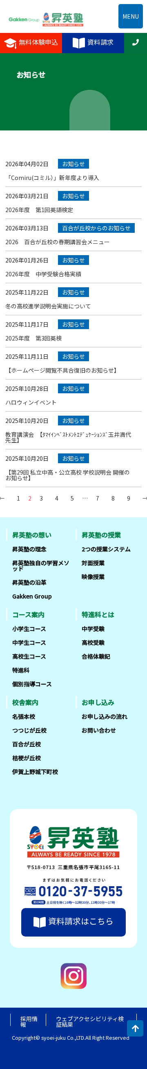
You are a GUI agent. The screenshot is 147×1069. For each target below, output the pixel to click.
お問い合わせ (99, 730)
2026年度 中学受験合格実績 (43, 274)
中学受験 (93, 628)
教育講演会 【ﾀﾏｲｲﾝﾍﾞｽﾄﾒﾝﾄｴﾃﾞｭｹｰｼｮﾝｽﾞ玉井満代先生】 (68, 437)
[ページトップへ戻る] (135, 1028)
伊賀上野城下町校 (35, 771)
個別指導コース (32, 684)
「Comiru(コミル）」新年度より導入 (52, 177)
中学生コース (29, 642)
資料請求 (100, 42)
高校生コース (29, 656)
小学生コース (29, 628)
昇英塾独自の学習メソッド (40, 565)
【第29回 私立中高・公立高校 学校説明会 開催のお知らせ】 (67, 475)
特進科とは (98, 614)
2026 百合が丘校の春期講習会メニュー (57, 242)
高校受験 (93, 642)
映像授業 (93, 576)
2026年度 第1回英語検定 (39, 210)
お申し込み (98, 702)
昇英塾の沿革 (29, 582)
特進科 (20, 670)
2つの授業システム (106, 549)
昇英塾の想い (31, 534)
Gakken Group (32, 596)
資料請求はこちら (81, 921)
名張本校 (23, 716)
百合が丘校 (26, 744)
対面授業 (93, 563)
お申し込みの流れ (104, 716)
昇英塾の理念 (29, 549)
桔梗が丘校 (26, 758)
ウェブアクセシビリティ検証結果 (90, 1021)
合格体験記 (96, 656)
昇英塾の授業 (101, 534)
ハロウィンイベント (31, 402)
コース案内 (28, 614)
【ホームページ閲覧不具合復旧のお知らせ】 (62, 370)
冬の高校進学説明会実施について (48, 306)
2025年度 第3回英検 (33, 338)
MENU (130, 16)
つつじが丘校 (29, 730)
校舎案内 (25, 702)
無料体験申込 (38, 42)
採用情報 (29, 1021)
